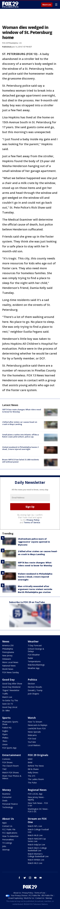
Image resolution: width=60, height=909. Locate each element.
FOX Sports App (9, 747)
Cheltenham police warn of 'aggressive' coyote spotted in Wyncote (34, 542)
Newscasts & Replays (37, 725)
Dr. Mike (6, 710)
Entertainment (11, 755)
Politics (32, 679)
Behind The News (36, 765)
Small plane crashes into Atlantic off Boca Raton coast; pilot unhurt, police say (20, 435)
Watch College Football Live (38, 830)
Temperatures (34, 661)
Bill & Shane (33, 769)
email (40, 877)
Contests (6, 759)
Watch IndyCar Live (36, 844)
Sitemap (6, 849)
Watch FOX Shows (10, 772)
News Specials (34, 731)
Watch (32, 717)
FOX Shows (7, 762)
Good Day (8, 679)
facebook (19, 877)
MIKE (30, 759)
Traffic (5, 693)
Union (5, 744)
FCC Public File (8, 829)
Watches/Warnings (36, 664)
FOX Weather (34, 654)
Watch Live (46, 5)
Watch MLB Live (35, 835)
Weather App (33, 668)
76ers (4, 741)
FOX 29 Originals (38, 755)
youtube (35, 877)
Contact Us (7, 826)
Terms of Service (32, 522)
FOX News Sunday (10, 672)
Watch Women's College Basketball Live (38, 855)
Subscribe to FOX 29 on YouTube (27, 602)
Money (6, 789)
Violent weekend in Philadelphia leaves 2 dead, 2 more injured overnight (20, 448)
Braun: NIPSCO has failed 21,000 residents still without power (20, 460)
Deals (4, 800)
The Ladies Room (36, 779)
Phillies (5, 737)
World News (7, 669)
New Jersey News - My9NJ (36, 798)
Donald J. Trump (35, 690)
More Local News (10, 662)
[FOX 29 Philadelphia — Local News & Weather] (10, 4)
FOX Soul (32, 738)
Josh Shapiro (33, 693)
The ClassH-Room (10, 765)
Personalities (8, 839)
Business (6, 793)
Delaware (6, 659)
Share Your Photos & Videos (11, 777)
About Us (8, 818)
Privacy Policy (33, 520)
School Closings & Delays (36, 650)
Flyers (5, 734)
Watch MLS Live (35, 863)
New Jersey (7, 655)
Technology (7, 807)
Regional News (37, 789)
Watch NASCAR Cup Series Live (37, 840)
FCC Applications (9, 832)
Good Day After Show (12, 683)
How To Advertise (10, 836)
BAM (30, 762)
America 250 (8, 645)
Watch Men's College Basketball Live (37, 849)
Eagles (5, 731)
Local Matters (34, 745)
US (20, 43)
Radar (30, 658)
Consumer (7, 797)
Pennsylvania (8, 652)
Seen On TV (7, 703)
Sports (6, 717)
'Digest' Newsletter (10, 690)
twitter (24, 877)
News (5, 641)
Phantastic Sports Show (10, 723)
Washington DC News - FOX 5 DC (38, 810)
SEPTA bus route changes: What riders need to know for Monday (21, 410)
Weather (33, 641)
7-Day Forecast (35, 645)
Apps (4, 822)
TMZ (4, 769)
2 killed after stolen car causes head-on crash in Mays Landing (19, 423)
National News (9, 665)
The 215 (31, 776)
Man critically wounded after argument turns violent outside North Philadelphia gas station (35, 589)
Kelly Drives (33, 772)
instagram (30, 877)
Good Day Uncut (9, 707)
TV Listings (7, 843)
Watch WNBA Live (36, 859)
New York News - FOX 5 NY (38, 804)
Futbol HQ (6, 727)
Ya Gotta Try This (10, 700)
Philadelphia (7, 648)
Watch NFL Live (35, 826)
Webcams (32, 735)
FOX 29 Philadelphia (10, 43)
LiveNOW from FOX (37, 728)
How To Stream (35, 721)
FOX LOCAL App (35, 793)
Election (31, 683)
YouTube (32, 742)
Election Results (35, 687)
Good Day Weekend (11, 687)
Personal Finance (10, 804)
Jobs (4, 846)
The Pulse (32, 782)
